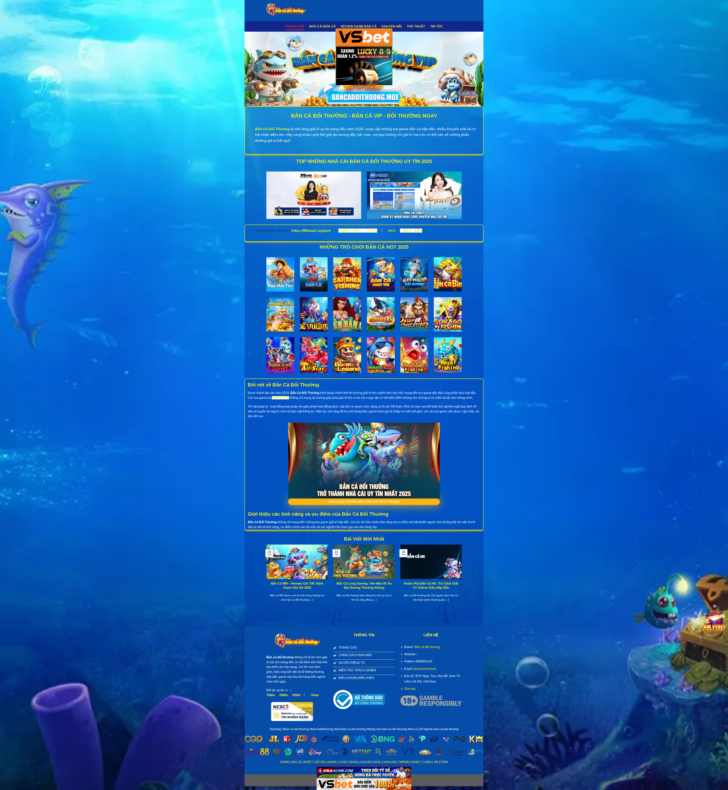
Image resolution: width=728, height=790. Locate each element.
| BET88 (319, 762)
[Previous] (265, 577)
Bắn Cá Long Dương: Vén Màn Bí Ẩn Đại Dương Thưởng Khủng (364, 585)
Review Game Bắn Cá (359, 26)
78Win (270, 695)
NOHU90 (390, 762)
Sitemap (409, 688)
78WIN (371, 231)
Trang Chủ (294, 26)
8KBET (308, 762)
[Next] (462, 577)
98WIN (353, 762)
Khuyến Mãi (392, 26)
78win (315, 695)
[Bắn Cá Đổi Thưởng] (289, 10)
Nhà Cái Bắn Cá (322, 26)
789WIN (403, 762)
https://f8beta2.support (311, 231)
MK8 (391, 231)
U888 (427, 762)
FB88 (444, 762)
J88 (435, 762)
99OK (377, 762)
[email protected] (424, 668)
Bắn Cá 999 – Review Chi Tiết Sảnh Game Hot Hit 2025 (297, 585)
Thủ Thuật (416, 26)
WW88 (331, 762)
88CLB (296, 762)
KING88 (365, 762)
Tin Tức (436, 26)
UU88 (343, 762)
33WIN (284, 762)
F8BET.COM (348, 231)
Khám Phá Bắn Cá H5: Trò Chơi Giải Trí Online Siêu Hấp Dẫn (431, 585)
